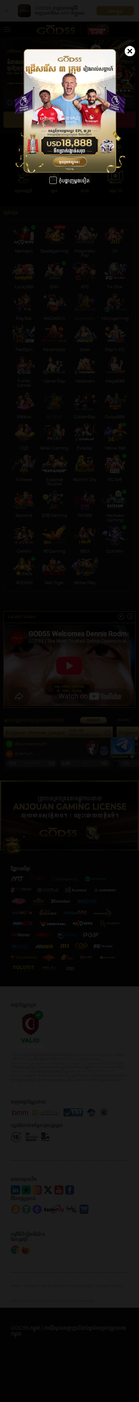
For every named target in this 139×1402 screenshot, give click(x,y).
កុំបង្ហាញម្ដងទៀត (74, 180)
